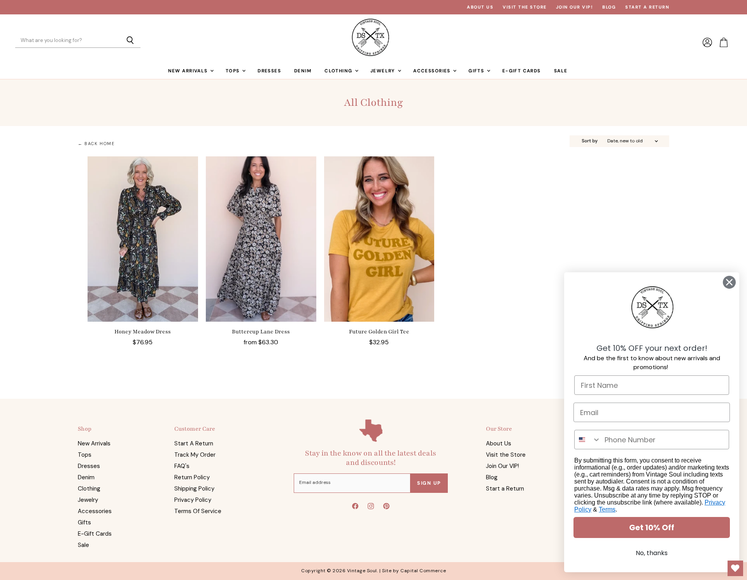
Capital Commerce (423, 571)
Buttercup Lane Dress (261, 331)
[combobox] (588, 439)
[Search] (130, 41)
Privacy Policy (192, 500)
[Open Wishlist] (735, 568)
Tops (233, 71)
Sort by (590, 141)
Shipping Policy (194, 488)
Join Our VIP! (574, 7)
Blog (609, 7)
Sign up (429, 483)
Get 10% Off (651, 527)
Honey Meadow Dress (142, 331)
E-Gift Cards (521, 71)
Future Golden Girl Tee (379, 331)
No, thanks (652, 552)
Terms (607, 509)
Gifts (477, 71)
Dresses (269, 71)
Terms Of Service (197, 511)
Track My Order (195, 455)
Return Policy (192, 477)
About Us (480, 7)
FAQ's (181, 466)
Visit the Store (525, 7)
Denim (302, 71)
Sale (561, 71)
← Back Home (96, 143)
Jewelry (383, 71)
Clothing (339, 71)
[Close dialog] (729, 282)
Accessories (432, 71)
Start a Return (647, 7)
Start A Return (193, 443)
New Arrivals (188, 71)
